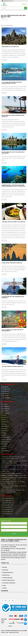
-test (2, 516)
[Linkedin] (9, 600)
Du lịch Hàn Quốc (5, 421)
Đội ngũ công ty (6, 575)
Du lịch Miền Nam (5, 391)
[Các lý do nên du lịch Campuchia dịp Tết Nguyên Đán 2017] (14, 319)
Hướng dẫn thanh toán (7, 572)
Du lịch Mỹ (3, 432)
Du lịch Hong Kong (5, 441)
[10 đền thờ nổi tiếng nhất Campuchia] (14, 252)
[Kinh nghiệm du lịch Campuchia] (14, 36)
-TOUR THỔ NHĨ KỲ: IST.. (7, 513)
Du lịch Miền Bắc (4, 386)
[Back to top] (25, 628)
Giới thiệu (4, 567)
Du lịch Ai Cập (4, 428)
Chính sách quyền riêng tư (8, 580)
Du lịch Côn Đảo (4, 395)
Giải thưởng (5, 569)
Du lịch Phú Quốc (5, 393)
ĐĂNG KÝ (14, 533)
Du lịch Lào (3, 448)
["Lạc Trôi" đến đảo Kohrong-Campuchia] (14, 355)
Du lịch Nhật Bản (5, 426)
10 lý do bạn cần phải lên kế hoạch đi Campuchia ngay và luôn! (12, 83)
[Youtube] (13, 600)
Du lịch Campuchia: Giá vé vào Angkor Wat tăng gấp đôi (13, 152)
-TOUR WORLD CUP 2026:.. (7, 498)
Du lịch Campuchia (5, 408)
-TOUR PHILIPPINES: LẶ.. (7, 507)
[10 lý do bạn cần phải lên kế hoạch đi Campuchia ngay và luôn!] (14, 71)
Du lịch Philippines (5, 450)
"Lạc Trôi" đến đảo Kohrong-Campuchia (12, 366)
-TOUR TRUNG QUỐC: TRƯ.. (7, 500)
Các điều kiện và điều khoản (8, 582)
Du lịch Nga (3, 424)
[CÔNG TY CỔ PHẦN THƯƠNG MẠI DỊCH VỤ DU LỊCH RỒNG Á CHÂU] (4, 4)
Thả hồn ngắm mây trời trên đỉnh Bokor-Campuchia (13, 297)
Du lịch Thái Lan (4, 410)
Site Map (4, 588)
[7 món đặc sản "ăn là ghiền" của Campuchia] (14, 211)
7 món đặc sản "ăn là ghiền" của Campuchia (13, 221)
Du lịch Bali (3, 415)
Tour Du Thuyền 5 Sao (6, 439)
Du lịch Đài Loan (4, 417)
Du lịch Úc (3, 435)
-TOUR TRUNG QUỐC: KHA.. (7, 502)
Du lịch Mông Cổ (4, 430)
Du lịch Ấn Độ (4, 419)
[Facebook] (2, 600)
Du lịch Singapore (5, 406)
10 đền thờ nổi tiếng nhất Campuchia (12, 262)
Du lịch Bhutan (4, 444)
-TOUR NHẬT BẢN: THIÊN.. (7, 505)
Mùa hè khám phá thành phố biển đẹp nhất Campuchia (13, 116)
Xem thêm (4, 59)
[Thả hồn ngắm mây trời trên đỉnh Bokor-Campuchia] (14, 286)
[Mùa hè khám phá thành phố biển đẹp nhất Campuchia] (14, 104)
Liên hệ (4, 585)
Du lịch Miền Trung (5, 389)
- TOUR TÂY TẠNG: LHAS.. (7, 511)
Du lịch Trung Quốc (5, 413)
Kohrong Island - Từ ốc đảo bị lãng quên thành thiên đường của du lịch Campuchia (13, 185)
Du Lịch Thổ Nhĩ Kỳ (5, 437)
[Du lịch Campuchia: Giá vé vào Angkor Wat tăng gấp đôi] (14, 141)
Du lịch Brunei (4, 404)
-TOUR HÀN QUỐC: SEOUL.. (7, 509)
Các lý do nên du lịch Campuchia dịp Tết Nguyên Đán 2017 (12, 330)
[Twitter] (5, 600)
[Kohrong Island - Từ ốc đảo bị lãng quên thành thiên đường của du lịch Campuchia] (14, 174)
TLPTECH (17, 632)
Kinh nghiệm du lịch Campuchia (10, 46)
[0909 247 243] (25, 615)
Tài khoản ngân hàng (7, 577)
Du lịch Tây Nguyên (5, 397)
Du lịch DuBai (4, 446)
